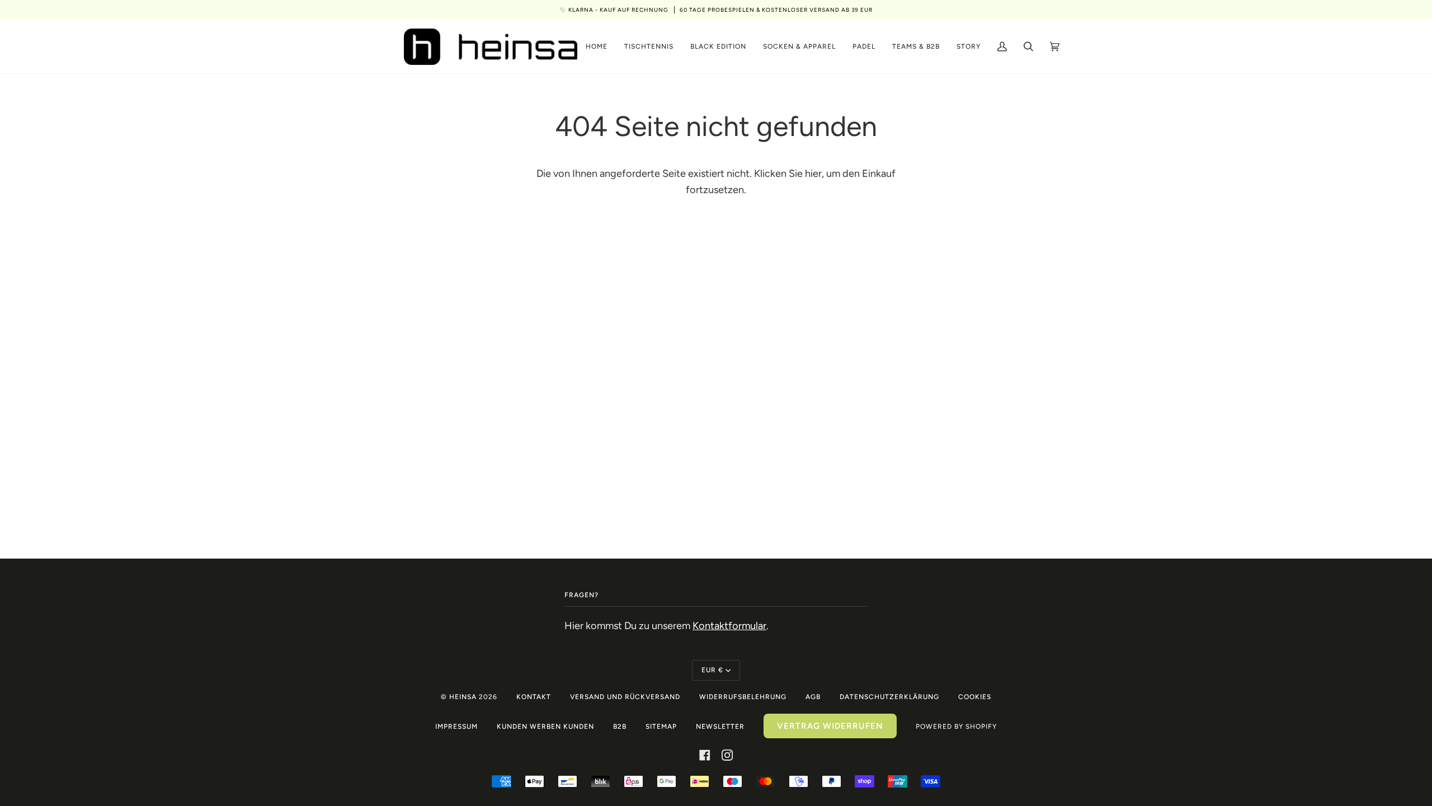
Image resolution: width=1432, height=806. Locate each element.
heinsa (463, 697)
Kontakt (533, 697)
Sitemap (661, 726)
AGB (813, 697)
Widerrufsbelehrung (742, 697)
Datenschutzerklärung (889, 697)
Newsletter (720, 726)
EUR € (712, 670)
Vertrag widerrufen (830, 726)
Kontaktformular (729, 626)
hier (813, 173)
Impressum (456, 726)
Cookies (974, 697)
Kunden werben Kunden (545, 726)
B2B (619, 726)
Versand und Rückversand (625, 697)
